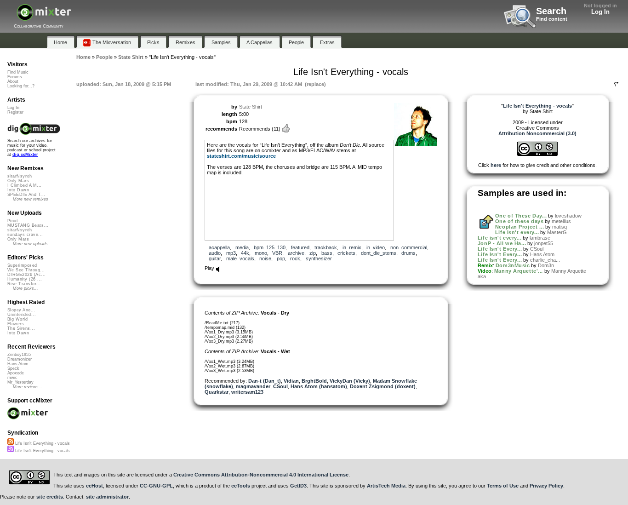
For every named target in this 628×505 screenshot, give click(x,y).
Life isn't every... (499, 238)
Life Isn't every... (517, 232)
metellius (561, 221)
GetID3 (298, 485)
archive (296, 253)
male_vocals (240, 258)
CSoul (280, 386)
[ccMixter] (44, 17)
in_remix (352, 247)
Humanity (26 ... (24, 279)
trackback (325, 247)
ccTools (240, 485)
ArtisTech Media (386, 485)
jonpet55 (543, 243)
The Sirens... (21, 328)
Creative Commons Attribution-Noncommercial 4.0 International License (260, 474)
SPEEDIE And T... (26, 194)
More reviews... (28, 386)
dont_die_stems (378, 253)
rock (295, 258)
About (12, 81)
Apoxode (15, 373)
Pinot (12, 220)
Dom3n (546, 265)
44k (245, 253)
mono (261, 253)
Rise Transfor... (23, 283)
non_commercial (408, 247)
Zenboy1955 (19, 354)
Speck (13, 368)
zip (312, 253)
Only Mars (18, 180)
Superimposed (22, 265)
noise (265, 258)
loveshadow (568, 215)
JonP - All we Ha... (502, 243)
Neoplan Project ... (519, 227)
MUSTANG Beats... (27, 225)
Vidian (291, 381)
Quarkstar (216, 392)
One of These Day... (521, 215)
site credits (49, 496)
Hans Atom (542, 254)
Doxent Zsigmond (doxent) (383, 386)
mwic (12, 377)
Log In (600, 11)
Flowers (15, 323)
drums (408, 253)
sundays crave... (25, 234)
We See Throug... (26, 270)
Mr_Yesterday (20, 382)
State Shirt (250, 106)
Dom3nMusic (513, 265)
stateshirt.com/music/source (241, 156)
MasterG (557, 232)
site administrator (107, 496)
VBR (277, 253)
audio (215, 253)
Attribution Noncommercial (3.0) (537, 133)
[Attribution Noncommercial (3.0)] (537, 154)
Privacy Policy (546, 485)
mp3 (231, 253)
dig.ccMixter (25, 154)
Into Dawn (18, 190)
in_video (375, 247)
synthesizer (319, 258)
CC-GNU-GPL (156, 485)
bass (326, 253)
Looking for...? (20, 86)
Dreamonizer (19, 359)
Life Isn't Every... (500, 249)
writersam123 (247, 392)
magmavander (253, 386)
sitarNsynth (19, 176)
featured (300, 247)
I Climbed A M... (24, 185)
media (242, 247)
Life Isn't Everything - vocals (42, 443)
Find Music (18, 72)
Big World (17, 319)
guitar (215, 258)
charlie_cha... (545, 260)
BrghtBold (314, 381)
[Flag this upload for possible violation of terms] (616, 84)
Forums (14, 77)
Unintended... (21, 314)
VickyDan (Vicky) (350, 381)
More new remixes (30, 199)
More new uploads (30, 243)
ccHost (94, 485)
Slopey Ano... (21, 310)
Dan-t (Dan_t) (264, 381)
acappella (219, 247)
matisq (559, 227)
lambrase (540, 238)
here (496, 165)
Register (15, 112)
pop (281, 258)
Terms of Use (503, 485)
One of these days (519, 221)
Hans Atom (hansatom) (319, 386)
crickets (346, 253)
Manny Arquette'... (518, 271)
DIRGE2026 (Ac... (26, 274)
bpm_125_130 (269, 247)
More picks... (25, 288)
